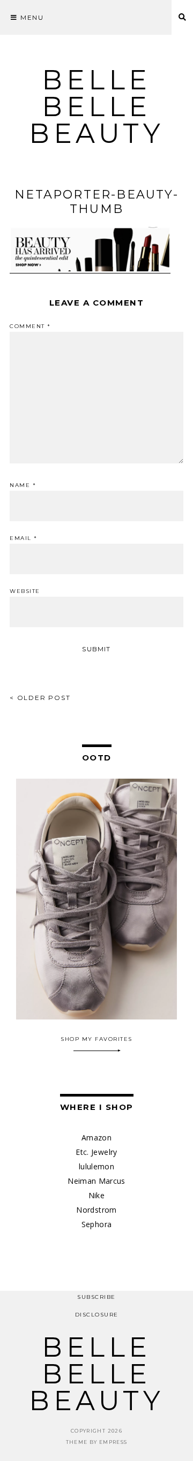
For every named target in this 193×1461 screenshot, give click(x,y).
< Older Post (40, 698)
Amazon (96, 1137)
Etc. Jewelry (96, 1152)
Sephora (96, 1224)
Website (25, 591)
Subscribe (96, 1296)
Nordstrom (96, 1210)
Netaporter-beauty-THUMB (96, 201)
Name (23, 485)
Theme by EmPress (97, 1442)
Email (24, 538)
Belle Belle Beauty (96, 107)
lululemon (96, 1166)
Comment (30, 326)
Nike (96, 1195)
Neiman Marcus (96, 1181)
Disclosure (96, 1314)
